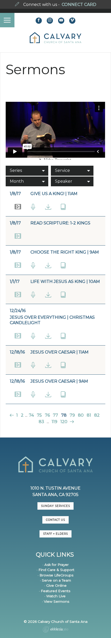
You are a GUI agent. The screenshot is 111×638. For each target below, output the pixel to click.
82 (97, 415)
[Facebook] (39, 21)
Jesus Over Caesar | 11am (59, 352)
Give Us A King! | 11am (53, 193)
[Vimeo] (72, 21)
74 (31, 415)
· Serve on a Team (55, 580)
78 (64, 415)
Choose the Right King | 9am (64, 252)
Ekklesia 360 (55, 630)
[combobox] (27, 170)
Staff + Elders (55, 533)
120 (63, 421)
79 (72, 415)
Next (71, 421)
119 (54, 421)
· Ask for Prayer (56, 565)
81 (89, 415)
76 (47, 415)
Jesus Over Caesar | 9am (59, 381)
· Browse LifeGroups (55, 575)
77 (55, 415)
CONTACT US (55, 520)
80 (81, 415)
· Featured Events (54, 591)
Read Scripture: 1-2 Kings (60, 223)
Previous (12, 415)
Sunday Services (55, 506)
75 (39, 415)
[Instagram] (50, 21)
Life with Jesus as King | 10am (65, 281)
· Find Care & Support (55, 570)
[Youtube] (61, 21)
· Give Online (55, 585)
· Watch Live (55, 596)
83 (41, 421)
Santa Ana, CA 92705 (55, 494)
